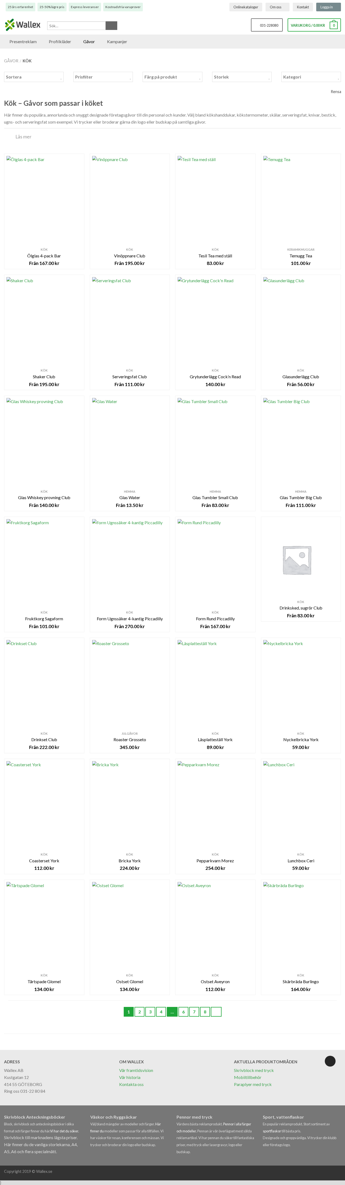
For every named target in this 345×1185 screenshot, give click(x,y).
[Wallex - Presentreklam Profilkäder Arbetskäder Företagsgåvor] (23, 25)
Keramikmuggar (301, 249)
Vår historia (129, 1077)
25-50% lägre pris (52, 7)
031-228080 (268, 25)
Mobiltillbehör (247, 1077)
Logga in (326, 7)
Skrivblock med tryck (254, 1070)
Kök (44, 249)
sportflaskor (272, 1131)
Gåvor (11, 60)
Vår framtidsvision (136, 1070)
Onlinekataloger (245, 7)
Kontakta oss (131, 1084)
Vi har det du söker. (64, 1131)
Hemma (129, 491)
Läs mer (23, 136)
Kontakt (303, 7)
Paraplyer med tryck (253, 1084)
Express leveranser (85, 7)
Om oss (275, 7)
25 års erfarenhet (20, 7)
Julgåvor (130, 733)
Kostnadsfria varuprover (123, 7)
